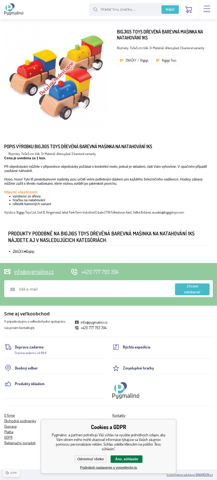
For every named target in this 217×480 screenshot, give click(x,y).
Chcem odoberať (192, 289)
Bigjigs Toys (169, 60)
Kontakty (118, 415)
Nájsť (170, 10)
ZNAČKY (131, 60)
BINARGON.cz (204, 475)
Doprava (10, 426)
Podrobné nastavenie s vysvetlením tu (108, 467)
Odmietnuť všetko (90, 459)
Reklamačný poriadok (20, 443)
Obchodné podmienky (20, 420)
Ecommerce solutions (181, 475)
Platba (8, 432)
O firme (9, 415)
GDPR (8, 437)
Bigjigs (144, 60)
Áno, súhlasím (126, 459)
